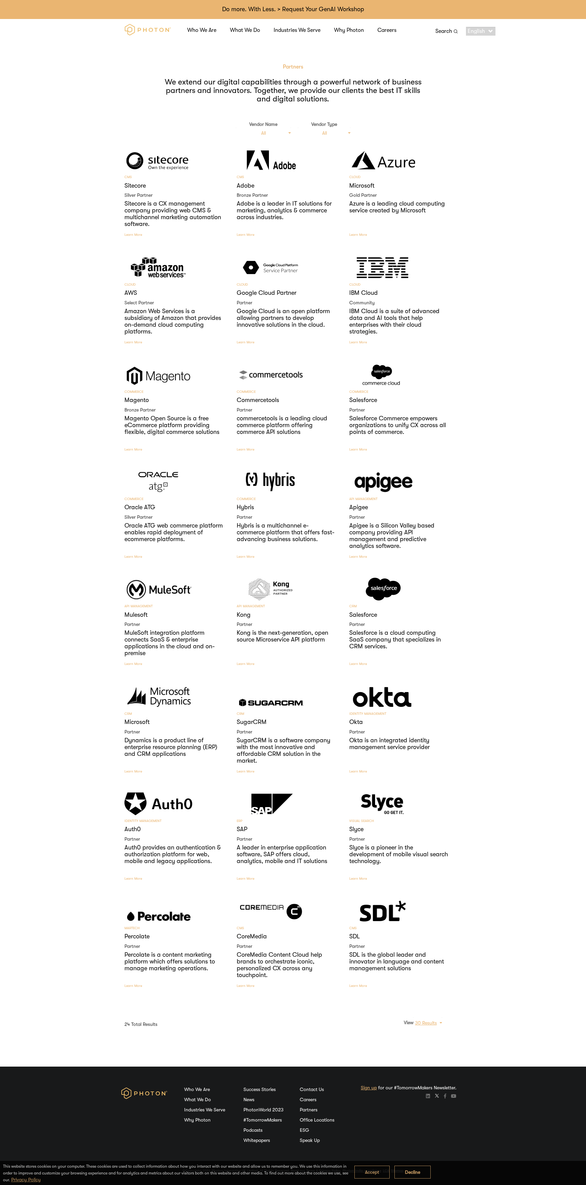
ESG (304, 1130)
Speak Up (310, 1140)
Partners (308, 1109)
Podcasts (252, 1130)
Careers (386, 30)
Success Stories (259, 1089)
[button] (263, 133)
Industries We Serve (297, 30)
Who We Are (201, 30)
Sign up (369, 1087)
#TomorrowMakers (262, 1120)
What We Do (245, 30)
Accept (372, 1172)
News (248, 1099)
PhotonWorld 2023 (263, 1109)
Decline (412, 1172)
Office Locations (317, 1120)
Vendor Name (263, 124)
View (408, 1022)
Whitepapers (256, 1140)
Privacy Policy (26, 1179)
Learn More (133, 234)
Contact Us (312, 1089)
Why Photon (349, 30)
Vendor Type (324, 124)
